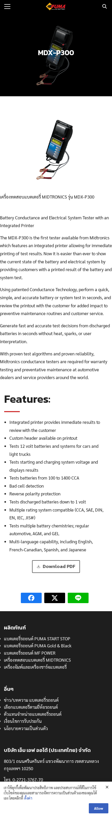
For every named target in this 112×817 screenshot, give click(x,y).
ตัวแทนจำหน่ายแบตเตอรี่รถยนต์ (32, 714)
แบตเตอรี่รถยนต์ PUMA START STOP (37, 638)
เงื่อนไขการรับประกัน (23, 721)
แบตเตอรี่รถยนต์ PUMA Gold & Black (37, 645)
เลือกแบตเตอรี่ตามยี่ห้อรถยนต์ (31, 707)
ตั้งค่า (28, 798)
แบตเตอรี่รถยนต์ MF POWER (29, 653)
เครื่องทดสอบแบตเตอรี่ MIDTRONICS (37, 660)
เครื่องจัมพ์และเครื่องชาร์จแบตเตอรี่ (35, 667)
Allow (98, 808)
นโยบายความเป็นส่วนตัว (26, 728)
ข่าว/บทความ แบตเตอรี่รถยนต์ (31, 700)
